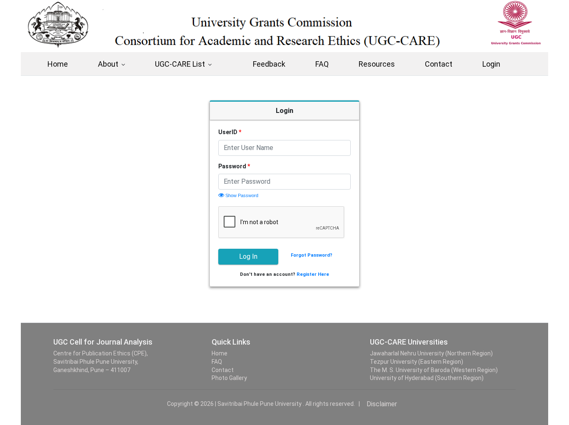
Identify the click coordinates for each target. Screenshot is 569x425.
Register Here (313, 274)
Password (234, 166)
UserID (229, 132)
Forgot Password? (311, 255)
